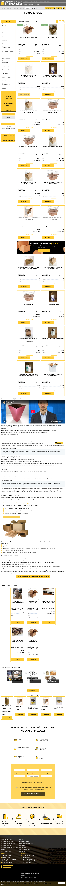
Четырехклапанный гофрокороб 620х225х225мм (28, 303)
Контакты (48, 1)
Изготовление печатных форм (8, 843)
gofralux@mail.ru (6, 857)
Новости (3, 849)
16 (20, 399)
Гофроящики (22, 851)
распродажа (37, 4)
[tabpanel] (29, 29)
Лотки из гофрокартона (8, 130)
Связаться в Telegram (8, 865)
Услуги (37, 1)
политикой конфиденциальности (36, 789)
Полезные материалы (6, 851)
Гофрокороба (8, 126)
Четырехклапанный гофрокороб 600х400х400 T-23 (52, 36)
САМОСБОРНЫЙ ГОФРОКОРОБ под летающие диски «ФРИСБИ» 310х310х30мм (28, 340)
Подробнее (7, 717)
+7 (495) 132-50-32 (61, 3)
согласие (20, 882)
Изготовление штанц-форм (7, 841)
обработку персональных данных (42, 787)
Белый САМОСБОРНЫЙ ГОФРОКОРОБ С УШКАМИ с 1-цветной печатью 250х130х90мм (28, 269)
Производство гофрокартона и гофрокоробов (16, 681)
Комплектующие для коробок (8, 133)
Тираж (42, 768)
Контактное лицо (32, 768)
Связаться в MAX (7, 867)
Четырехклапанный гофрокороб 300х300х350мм (28, 76)
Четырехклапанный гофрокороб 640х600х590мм (52, 268)
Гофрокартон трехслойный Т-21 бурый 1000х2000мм (17, 640)
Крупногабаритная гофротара (8, 128)
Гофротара (15, 8)
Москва (3, 853)
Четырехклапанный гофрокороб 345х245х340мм (52, 375)
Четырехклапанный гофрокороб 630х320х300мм (28, 111)
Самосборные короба (24, 849)
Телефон (30, 773)
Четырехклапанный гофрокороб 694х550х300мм (28, 183)
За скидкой (44, 250)
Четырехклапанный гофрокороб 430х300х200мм (52, 218)
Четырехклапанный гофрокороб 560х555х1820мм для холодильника (18, 602)
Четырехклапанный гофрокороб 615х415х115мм (28, 147)
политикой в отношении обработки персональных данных (35, 882)
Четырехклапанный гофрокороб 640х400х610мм (52, 147)
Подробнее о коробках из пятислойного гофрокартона (33, 576)
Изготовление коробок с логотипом (9, 847)
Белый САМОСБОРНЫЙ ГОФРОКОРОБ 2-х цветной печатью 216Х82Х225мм (53, 339)
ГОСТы (31, 681)
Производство (32, 1)
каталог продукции (28, 4)
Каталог (9, 8)
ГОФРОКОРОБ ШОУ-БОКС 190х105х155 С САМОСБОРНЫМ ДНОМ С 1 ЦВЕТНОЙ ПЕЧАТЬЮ (28, 376)
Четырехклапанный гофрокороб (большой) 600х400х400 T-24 (28, 36)
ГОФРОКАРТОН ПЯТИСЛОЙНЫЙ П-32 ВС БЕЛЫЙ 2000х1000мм (48, 601)
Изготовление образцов (6, 845)
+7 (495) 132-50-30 (53, 3)
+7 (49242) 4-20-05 (28, 855)
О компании (26, 1)
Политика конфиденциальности (28, 877)
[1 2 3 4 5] (29, 29)
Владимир (23, 853)
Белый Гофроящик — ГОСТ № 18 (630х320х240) (33, 640)
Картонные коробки (25, 8)
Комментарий (44, 773)
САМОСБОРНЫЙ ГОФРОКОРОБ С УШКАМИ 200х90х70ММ (29, 218)
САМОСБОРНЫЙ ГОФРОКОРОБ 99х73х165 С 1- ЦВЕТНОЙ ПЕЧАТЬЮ (53, 303)
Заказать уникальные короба (11, 517)
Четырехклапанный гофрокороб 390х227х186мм (52, 111)
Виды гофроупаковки (52, 681)
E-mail (15, 773)
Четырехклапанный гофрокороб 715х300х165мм (52, 183)
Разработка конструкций (6, 839)
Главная (3, 8)
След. (23, 399)
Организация (17, 768)
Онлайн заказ (43, 1)
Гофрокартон (22, 845)
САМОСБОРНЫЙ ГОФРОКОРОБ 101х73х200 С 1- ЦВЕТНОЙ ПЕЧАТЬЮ (52, 76)
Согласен (62, 883)
